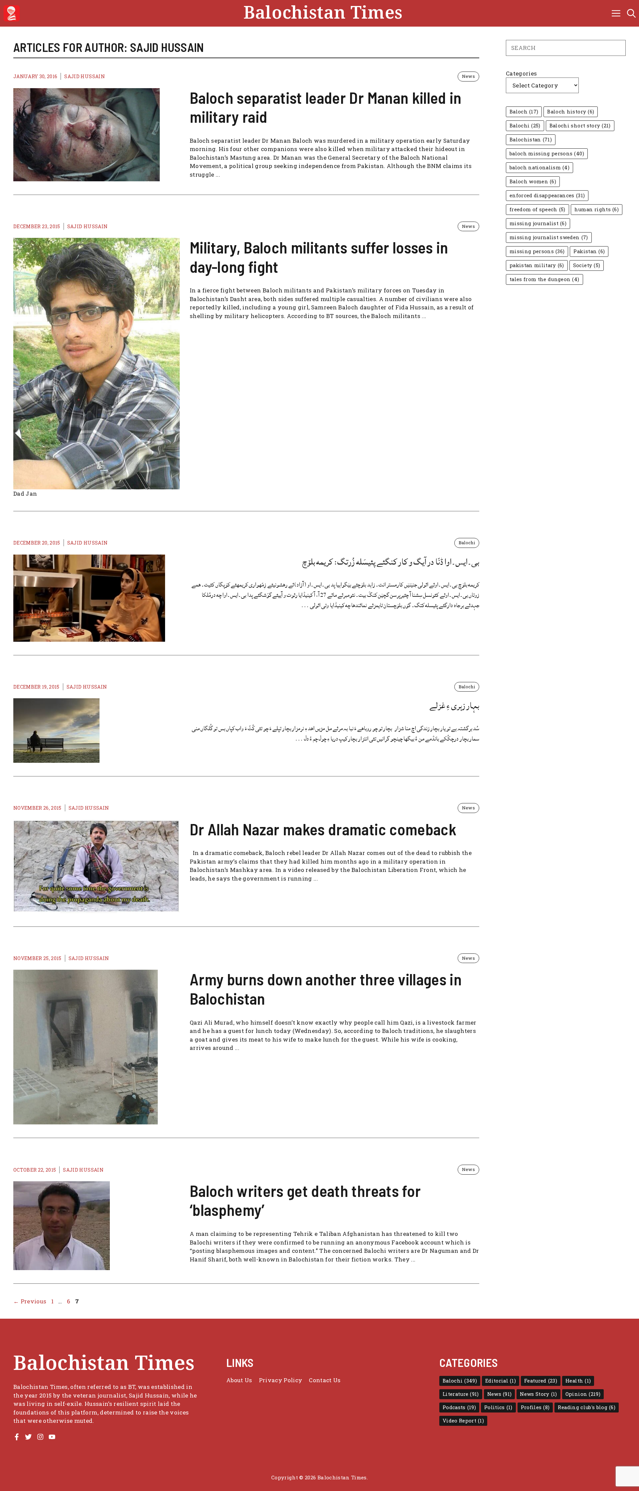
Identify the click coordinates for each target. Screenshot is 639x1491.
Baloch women (533, 181)
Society (586, 265)
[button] (631, 13)
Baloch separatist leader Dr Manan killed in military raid (326, 107)
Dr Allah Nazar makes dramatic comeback (323, 829)
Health (578, 1381)
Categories (521, 73)
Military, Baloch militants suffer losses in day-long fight (319, 257)
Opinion (582, 1394)
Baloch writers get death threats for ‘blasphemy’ (305, 1200)
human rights (596, 209)
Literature (461, 1394)
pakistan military (537, 265)
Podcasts (459, 1407)
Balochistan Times (323, 13)
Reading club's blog (586, 1407)
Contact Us (324, 1380)
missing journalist (538, 223)
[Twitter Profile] (28, 1436)
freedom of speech (537, 209)
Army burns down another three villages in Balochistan (326, 988)
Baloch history (570, 111)
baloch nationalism (539, 167)
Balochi (467, 543)
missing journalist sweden (549, 237)
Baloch (524, 111)
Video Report (463, 1420)
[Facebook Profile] (16, 1436)
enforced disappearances (547, 195)
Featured (540, 1381)
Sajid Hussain (84, 76)
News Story (538, 1394)
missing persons (537, 251)
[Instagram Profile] (40, 1436)
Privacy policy (281, 1380)
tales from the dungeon (544, 279)
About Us (239, 1380)
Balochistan (531, 139)
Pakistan (589, 251)
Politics (498, 1407)
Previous (29, 1301)
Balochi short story (580, 125)
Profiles (535, 1407)
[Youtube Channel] (52, 1436)
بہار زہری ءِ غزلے (454, 705)
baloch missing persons (547, 153)
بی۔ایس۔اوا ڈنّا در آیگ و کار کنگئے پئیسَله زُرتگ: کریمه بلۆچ (390, 562)
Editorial (500, 1381)
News (468, 76)
